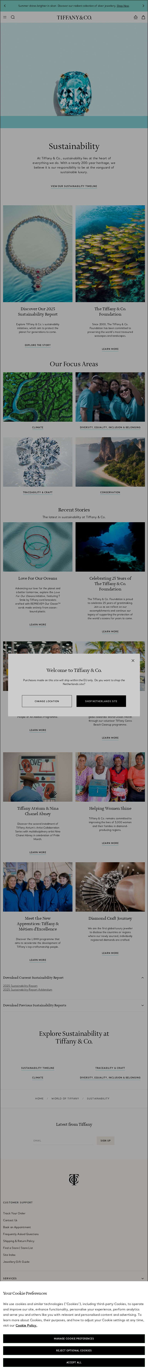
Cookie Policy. (26, 1325)
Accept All (74, 1362)
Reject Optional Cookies (74, 1350)
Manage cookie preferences (74, 1338)
